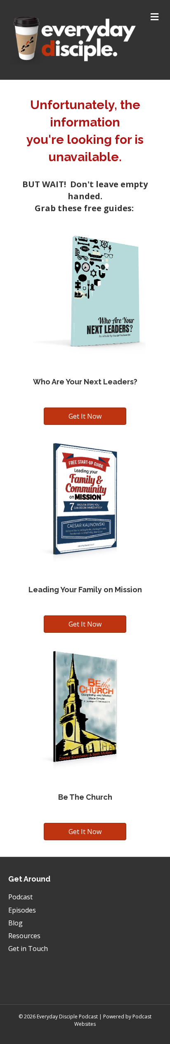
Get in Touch (28, 948)
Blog (15, 922)
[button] (85, 416)
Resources (24, 935)
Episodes (22, 910)
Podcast (20, 896)
